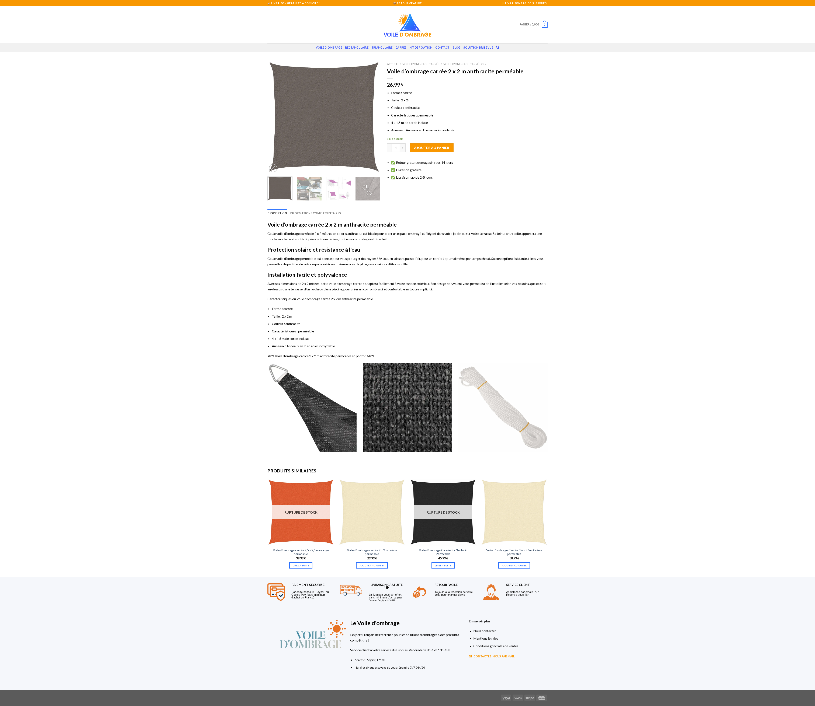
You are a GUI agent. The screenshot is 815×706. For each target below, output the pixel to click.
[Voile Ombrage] (407, 25)
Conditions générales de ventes (495, 646)
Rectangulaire (356, 47)
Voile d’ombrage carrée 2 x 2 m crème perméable (372, 552)
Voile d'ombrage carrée (420, 64)
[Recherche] (497, 47)
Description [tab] (277, 213)
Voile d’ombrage (329, 47)
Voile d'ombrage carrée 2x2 (464, 64)
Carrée (400, 47)
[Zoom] (273, 168)
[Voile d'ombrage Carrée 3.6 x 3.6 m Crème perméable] (514, 512)
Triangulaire (381, 47)
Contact (442, 47)
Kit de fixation (421, 47)
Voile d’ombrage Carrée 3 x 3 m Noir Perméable (443, 552)
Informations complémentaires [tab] (315, 213)
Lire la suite (301, 565)
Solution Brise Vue (478, 47)
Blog (456, 47)
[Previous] (275, 116)
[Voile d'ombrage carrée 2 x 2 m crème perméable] (372, 512)
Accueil (392, 64)
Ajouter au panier (431, 148)
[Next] (373, 116)
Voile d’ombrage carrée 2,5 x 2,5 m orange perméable (301, 552)
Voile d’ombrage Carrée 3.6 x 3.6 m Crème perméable (514, 552)
